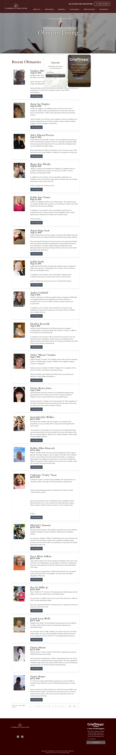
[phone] (22, 736)
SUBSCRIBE (55, 76)
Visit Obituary (36, 96)
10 (62, 706)
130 (74, 706)
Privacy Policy (49, 752)
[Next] (77, 706)
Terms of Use (57, 752)
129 (70, 706)
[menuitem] (37, 9)
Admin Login (66, 752)
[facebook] (18, 736)
